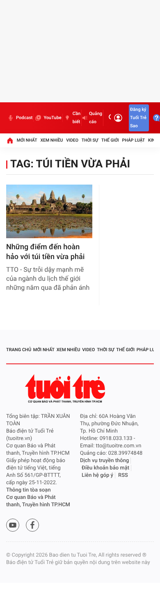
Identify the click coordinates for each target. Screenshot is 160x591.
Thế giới (110, 140)
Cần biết (76, 117)
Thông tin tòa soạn (28, 490)
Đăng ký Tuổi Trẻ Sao (138, 118)
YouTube (52, 117)
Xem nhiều (51, 140)
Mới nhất (27, 140)
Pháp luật (133, 140)
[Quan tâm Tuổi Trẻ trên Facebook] (32, 525)
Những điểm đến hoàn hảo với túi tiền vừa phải (45, 252)
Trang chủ (18, 349)
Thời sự (90, 140)
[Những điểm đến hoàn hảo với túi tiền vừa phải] (49, 211)
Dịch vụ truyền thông (104, 461)
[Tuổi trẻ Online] (66, 388)
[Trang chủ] (10, 140)
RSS (123, 475)
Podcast (24, 117)
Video (72, 140)
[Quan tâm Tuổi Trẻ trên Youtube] (12, 525)
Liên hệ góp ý (97, 475)
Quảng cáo (95, 117)
